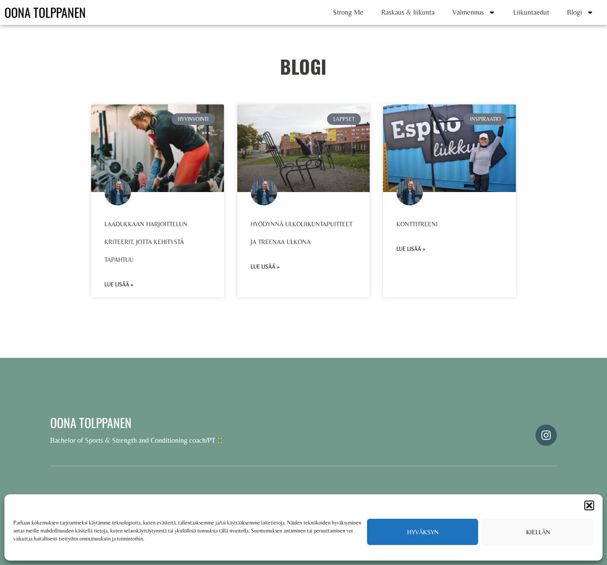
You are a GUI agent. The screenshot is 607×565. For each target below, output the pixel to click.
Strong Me (348, 12)
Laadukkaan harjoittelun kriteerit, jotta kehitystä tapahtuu (146, 241)
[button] (589, 505)
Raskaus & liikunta (408, 12)
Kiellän (538, 532)
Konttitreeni (417, 224)
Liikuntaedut (531, 12)
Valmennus (468, 12)
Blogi (574, 12)
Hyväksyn (423, 532)
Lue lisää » (118, 284)
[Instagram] (546, 435)
